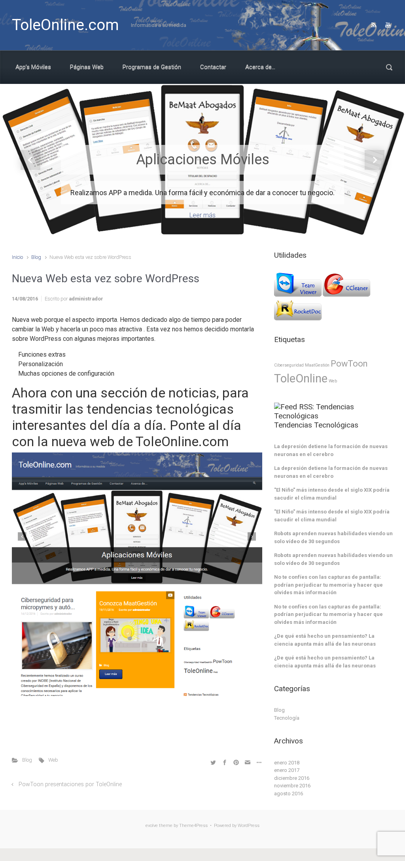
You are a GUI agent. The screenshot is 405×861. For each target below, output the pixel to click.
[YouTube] (387, 25)
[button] (30, 160)
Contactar (213, 66)
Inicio (17, 257)
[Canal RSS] (374, 25)
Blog (36, 257)
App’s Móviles (33, 66)
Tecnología (286, 718)
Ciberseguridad (289, 365)
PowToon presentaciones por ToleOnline (70, 784)
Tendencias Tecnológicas (316, 425)
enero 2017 (286, 770)
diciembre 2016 (291, 778)
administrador (86, 299)
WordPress (248, 825)
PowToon (349, 364)
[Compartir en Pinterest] (236, 762)
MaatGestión (317, 365)
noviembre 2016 (292, 786)
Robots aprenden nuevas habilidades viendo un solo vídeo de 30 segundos (333, 537)
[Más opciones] (258, 762)
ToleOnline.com (65, 25)
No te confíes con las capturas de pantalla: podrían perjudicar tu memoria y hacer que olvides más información (328, 584)
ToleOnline (300, 378)
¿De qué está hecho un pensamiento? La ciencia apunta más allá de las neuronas (325, 640)
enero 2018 (286, 763)
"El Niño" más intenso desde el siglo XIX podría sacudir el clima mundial (332, 494)
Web (53, 760)
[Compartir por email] (247, 762)
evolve (152, 825)
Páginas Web (87, 66)
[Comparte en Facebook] (225, 762)
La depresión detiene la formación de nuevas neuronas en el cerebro (331, 450)
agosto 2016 (288, 793)
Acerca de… (260, 66)
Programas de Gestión (152, 66)
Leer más (202, 215)
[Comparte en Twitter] (213, 762)
